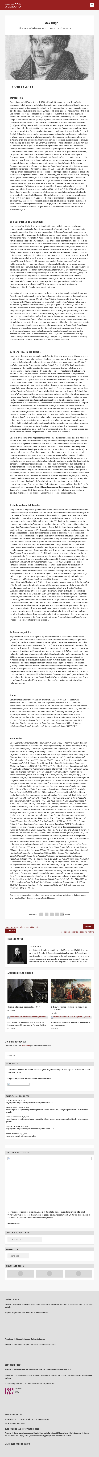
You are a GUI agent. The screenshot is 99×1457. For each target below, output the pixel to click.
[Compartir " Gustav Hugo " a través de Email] (56, 914)
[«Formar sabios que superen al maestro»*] (27, 991)
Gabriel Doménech (12, 1134)
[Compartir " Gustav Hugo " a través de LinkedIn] (51, 914)
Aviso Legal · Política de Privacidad (17, 1339)
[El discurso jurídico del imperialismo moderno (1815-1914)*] (71, 991)
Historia (52, 28)
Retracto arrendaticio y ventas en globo (22, 1136)
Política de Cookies (38, 1339)
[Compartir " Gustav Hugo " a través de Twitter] (46, 914)
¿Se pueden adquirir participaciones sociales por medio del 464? (31, 1103)
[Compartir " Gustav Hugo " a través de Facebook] (41, 914)
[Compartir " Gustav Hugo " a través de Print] (62, 914)
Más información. (13, 1224)
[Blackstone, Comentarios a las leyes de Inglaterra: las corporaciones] (71, 1017)
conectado (26, 1046)
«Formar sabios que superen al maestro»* (23, 1007)
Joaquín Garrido (62, 28)
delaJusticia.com (19, 1423)
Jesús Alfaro (33, 28)
